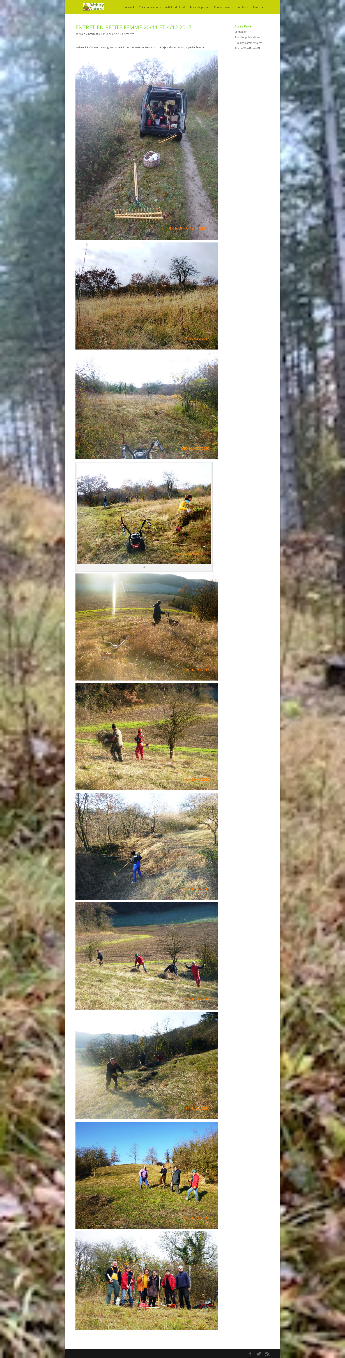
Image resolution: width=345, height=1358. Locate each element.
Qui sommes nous (150, 7)
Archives (243, 7)
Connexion (240, 31)
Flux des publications (247, 37)
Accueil (129, 7)
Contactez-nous (223, 7)
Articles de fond (175, 7)
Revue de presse (199, 7)
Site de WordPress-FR (247, 48)
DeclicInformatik (90, 34)
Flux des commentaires (248, 43)
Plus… (256, 7)
